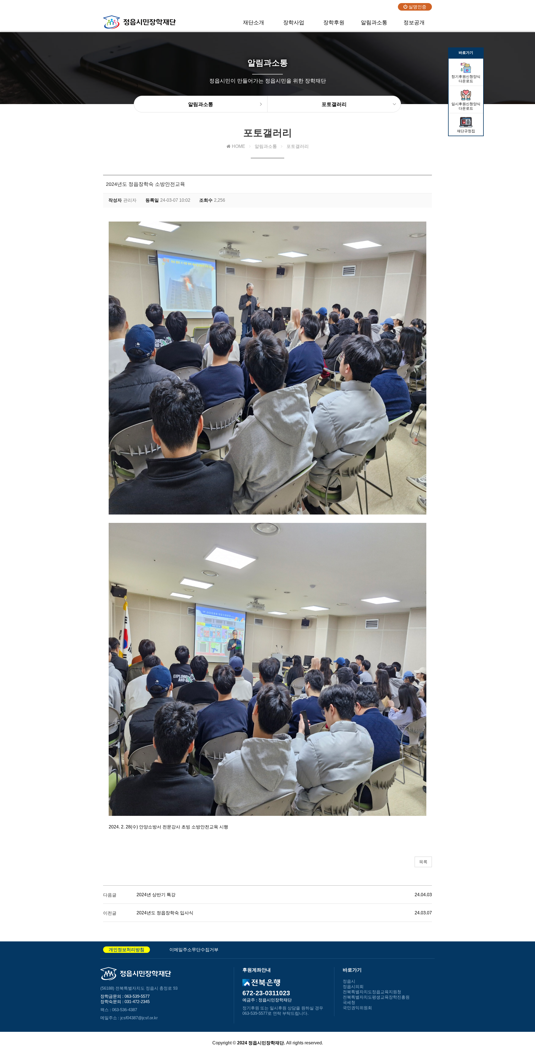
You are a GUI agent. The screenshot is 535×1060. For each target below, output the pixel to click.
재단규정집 (466, 131)
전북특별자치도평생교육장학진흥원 (376, 997)
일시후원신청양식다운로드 (465, 106)
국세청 (349, 1002)
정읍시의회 (353, 986)
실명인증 (416, 6)
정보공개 (414, 22)
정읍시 (349, 981)
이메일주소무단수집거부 (193, 949)
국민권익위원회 (357, 1007)
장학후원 (333, 22)
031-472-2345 (137, 1001)
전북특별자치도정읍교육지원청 (372, 991)
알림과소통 (374, 22)
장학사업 (293, 22)
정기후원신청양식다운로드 (465, 78)
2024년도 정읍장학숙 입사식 (165, 912)
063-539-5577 (137, 996)
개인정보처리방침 (126, 949)
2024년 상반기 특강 (156, 894)
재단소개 (253, 22)
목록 (423, 861)
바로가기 (466, 53)
